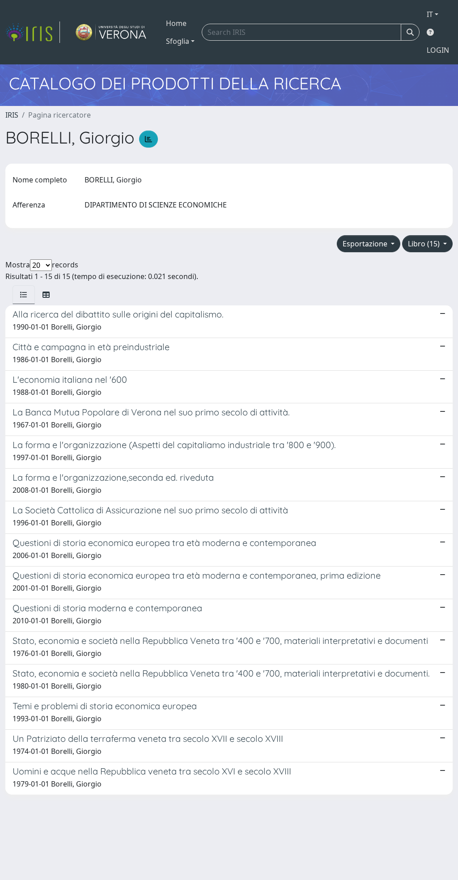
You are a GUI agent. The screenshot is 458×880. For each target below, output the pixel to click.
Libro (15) (424, 244)
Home (176, 23)
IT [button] (430, 14)
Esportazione (366, 244)
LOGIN (438, 50)
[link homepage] (32, 32)
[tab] (24, 294)
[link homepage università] (111, 32)
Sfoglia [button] (177, 41)
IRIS (11, 115)
